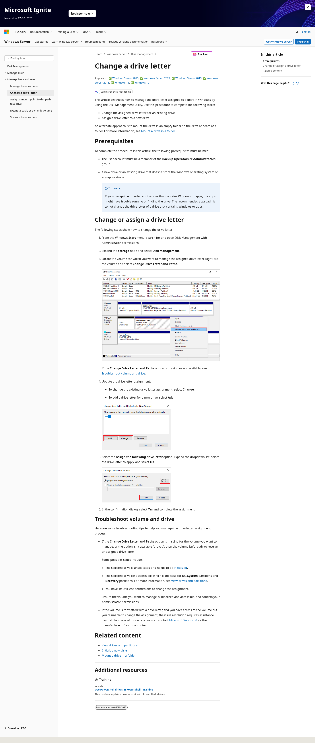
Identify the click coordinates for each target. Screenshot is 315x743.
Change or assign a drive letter (282, 65)
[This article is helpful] (293, 83)
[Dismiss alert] (308, 7)
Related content (272, 70)
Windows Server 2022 (157, 78)
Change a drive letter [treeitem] (23, 92)
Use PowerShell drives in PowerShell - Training (124, 689)
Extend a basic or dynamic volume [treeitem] (31, 110)
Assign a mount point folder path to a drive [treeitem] (30, 102)
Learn (99, 54)
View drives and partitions (189, 581)
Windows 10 (142, 82)
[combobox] (29, 58)
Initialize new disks (115, 650)
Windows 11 (121, 82)
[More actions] (217, 54)
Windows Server (117, 54)
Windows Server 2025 (125, 78)
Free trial (303, 41)
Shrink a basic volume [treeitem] (23, 117)
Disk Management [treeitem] (18, 66)
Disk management (142, 54)
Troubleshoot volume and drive (123, 373)
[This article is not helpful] (297, 83)
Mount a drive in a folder (158, 131)
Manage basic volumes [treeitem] (24, 86)
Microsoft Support (182, 620)
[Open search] (297, 32)
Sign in (306, 31)
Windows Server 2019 (188, 78)
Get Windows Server (279, 41)
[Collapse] (53, 51)
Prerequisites (271, 61)
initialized (180, 568)
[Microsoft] (6, 32)
